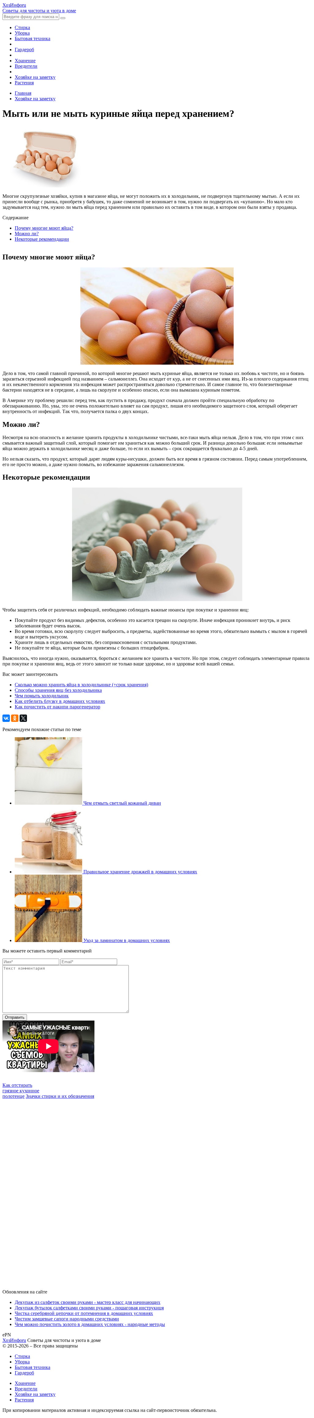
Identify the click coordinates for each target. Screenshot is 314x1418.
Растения (24, 82)
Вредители (26, 66)
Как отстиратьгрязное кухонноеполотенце (20, 1091)
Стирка (22, 27)
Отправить (15, 1017)
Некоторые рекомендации (42, 239)
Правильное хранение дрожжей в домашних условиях (140, 871)
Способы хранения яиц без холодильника (58, 690)
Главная (23, 93)
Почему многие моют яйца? (44, 228)
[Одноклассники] (14, 718)
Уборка (22, 33)
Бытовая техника (32, 38)
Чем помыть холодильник (42, 695)
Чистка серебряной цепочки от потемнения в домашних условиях (84, 1313)
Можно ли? (27, 233)
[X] (23, 718)
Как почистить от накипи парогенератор (57, 706)
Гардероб (24, 49)
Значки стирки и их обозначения (60, 1096)
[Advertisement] (48, 1191)
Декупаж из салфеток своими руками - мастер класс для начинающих (87, 1302)
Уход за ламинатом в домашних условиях (126, 940)
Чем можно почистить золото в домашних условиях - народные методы (90, 1324)
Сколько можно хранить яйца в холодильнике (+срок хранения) (81, 684)
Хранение (25, 60)
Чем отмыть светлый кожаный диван (122, 803)
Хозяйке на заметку (35, 77)
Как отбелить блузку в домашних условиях (60, 701)
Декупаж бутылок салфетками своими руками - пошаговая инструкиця (89, 1307)
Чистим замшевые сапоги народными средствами (67, 1318)
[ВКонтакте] (6, 718)
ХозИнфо (14, 1340)
